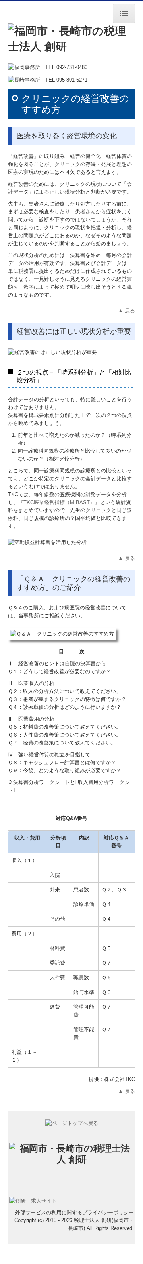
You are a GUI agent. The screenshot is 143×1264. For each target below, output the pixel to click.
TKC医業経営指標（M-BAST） (59, 502)
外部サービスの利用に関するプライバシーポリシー (74, 1212)
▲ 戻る (126, 311)
